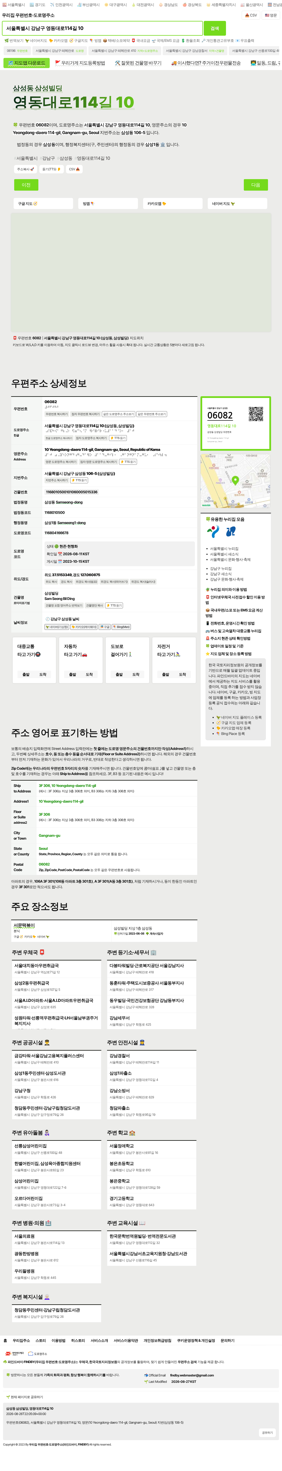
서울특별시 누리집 (224, 548)
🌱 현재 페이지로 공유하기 (24, 1397)
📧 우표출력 (244, 40)
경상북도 (195, 4)
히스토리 (78, 1340)
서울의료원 (24, 1236)
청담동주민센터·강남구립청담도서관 (47, 1107)
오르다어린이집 (28, 1198)
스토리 (40, 1340)
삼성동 (66, 158)
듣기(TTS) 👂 (51, 169)
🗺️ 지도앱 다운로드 (26, 63)
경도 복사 (66, 581)
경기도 (40, 4)
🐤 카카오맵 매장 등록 (233, 728)
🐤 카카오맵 (58, 40)
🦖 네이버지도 (36, 40)
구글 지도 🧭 (27, 203)
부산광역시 (91, 4)
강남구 (48, 158)
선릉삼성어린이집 (30, 1145)
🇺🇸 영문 (271, 15)
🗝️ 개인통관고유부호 (217, 40)
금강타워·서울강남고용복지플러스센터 (49, 1055)
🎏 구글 (104, 627)
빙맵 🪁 (89, 203)
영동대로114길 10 (93, 158)
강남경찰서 (120, 1055)
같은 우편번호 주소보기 (152, 414)
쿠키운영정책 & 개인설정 (196, 1340)
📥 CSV (251, 15)
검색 (215, 28)
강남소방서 (120, 1090)
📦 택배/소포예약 (116, 40)
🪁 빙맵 (95, 40)
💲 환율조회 (190, 40)
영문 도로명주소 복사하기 (61, 462)
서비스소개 (99, 1340)
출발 (25, 674)
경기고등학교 (122, 1198)
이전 (26, 185)
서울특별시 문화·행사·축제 (230, 559)
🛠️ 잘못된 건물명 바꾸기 (138, 63)
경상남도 (171, 4)
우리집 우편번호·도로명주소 (28, 15)
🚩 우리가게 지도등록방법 (80, 63)
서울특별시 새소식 (224, 554)
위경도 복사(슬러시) (143, 581)
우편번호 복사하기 (57, 414)
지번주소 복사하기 (57, 480)
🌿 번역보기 (13, 40)
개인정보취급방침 (157, 1340)
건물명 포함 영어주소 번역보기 (64, 605)
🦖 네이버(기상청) (57, 627)
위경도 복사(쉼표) (86, 581)
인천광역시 (64, 4)
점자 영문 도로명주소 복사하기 (98, 462)
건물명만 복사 (94, 605)
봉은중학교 (120, 1180)
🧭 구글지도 (78, 40)
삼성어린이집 (26, 1180)
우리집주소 (21, 1340)
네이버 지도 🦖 (223, 203)
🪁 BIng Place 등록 (230, 733)
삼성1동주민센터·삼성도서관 (40, 1073)
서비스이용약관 (126, 1340)
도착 (42, 674)
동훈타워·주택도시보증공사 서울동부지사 (147, 982)
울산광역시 (254, 4)
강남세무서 (120, 1017)
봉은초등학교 (122, 1163)
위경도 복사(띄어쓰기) (114, 581)
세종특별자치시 (224, 4)
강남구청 (22, 1090)
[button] (104, 702)
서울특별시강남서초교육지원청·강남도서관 (148, 1253)
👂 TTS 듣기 (117, 438)
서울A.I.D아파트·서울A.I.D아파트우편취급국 (53, 1000)
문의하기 (227, 1340)
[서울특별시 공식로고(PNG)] (213, 537)
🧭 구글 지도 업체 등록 (233, 723)
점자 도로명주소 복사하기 (91, 438)
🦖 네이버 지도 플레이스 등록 (238, 717)
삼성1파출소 (121, 1073)
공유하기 (267, 1432)
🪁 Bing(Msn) (121, 627)
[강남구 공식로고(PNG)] (231, 537)
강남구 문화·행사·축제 (226, 579)
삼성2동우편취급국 (31, 982)
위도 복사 (51, 581)
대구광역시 (118, 4)
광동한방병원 (26, 1253)
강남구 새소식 (221, 574)
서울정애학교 (122, 1145)
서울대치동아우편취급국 (36, 965)
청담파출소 (120, 1107)
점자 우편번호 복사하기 (86, 414)
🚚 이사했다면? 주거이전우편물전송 (206, 63)
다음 (255, 185)
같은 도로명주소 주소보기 (118, 414)
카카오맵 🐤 (157, 203)
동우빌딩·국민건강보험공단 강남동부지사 (147, 1000)
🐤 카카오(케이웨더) (84, 627)
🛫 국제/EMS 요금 (165, 40)
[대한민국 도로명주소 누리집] (37, 1356)
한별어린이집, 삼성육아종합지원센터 (47, 1163)
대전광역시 (145, 4)
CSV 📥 (74, 169)
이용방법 (58, 1340)
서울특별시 (16, 4)
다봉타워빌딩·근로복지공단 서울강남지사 (147, 965)
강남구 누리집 (221, 568)
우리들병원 (24, 1270)
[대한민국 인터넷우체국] (14, 1356)
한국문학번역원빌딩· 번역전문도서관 (143, 1236)
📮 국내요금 (140, 40)
